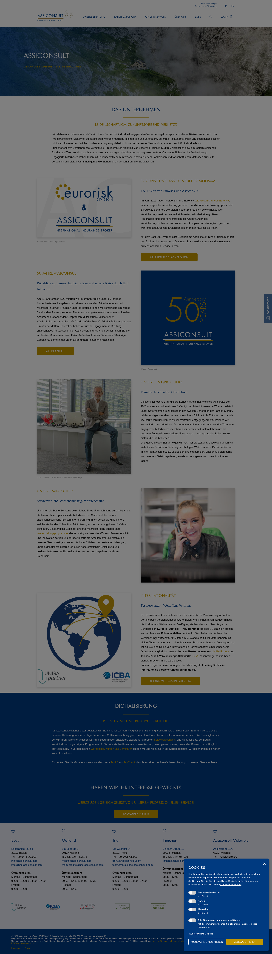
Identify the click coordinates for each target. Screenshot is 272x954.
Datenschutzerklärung (231, 884)
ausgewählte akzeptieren (207, 942)
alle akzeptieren (244, 942)
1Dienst (203, 896)
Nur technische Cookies (201, 933)
